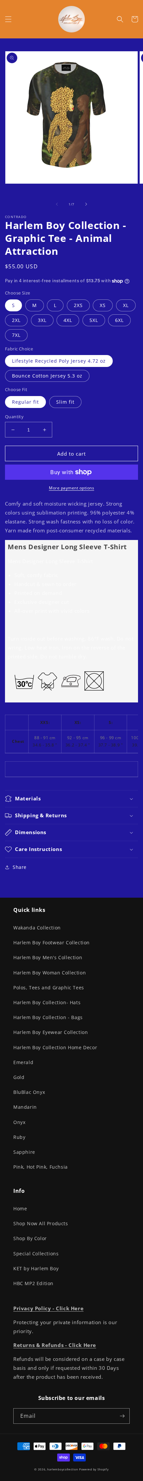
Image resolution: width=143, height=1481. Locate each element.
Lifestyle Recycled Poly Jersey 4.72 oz (59, 361)
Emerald (23, 1062)
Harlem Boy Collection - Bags (48, 1017)
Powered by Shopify (94, 1469)
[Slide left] (57, 204)
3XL (42, 320)
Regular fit (25, 402)
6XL (119, 320)
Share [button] (20, 867)
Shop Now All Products (40, 1223)
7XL (16, 335)
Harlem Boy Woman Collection (49, 972)
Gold (18, 1077)
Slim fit (65, 402)
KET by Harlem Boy (36, 1268)
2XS (78, 305)
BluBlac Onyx (29, 1092)
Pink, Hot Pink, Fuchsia (40, 1167)
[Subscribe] (122, 1416)
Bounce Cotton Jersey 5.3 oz (47, 376)
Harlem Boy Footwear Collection (51, 942)
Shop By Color (30, 1238)
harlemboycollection (62, 1469)
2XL (16, 320)
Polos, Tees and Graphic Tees (48, 987)
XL (126, 305)
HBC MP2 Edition (33, 1283)
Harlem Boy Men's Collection (47, 957)
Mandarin (25, 1107)
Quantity (14, 417)
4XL (68, 320)
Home (20, 1208)
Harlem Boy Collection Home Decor (55, 1047)
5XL (93, 320)
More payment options (71, 488)
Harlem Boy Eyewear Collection (50, 1032)
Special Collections (36, 1253)
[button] (8, 19)
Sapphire (24, 1152)
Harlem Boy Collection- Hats (46, 1002)
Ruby (19, 1137)
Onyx (19, 1122)
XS (103, 305)
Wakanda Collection (37, 927)
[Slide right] (86, 204)
